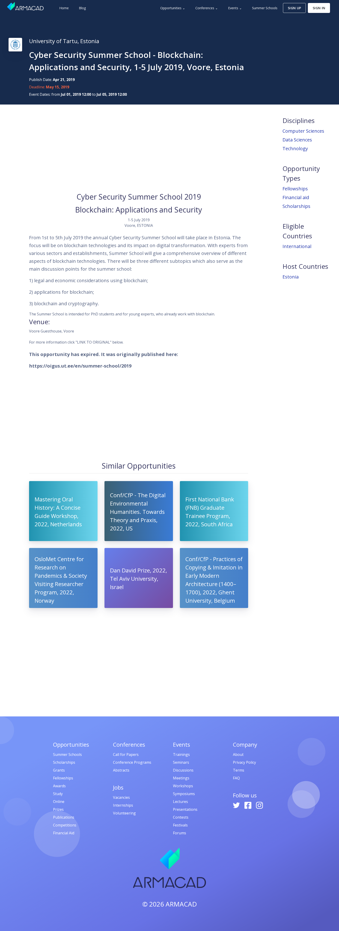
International (296, 246)
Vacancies (121, 797)
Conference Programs (132, 762)
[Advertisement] (138, 148)
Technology (295, 148)
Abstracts (121, 770)
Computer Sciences (303, 131)
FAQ (236, 778)
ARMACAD (181, 904)
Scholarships (296, 206)
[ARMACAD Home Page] (25, 6)
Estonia (290, 277)
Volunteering (124, 813)
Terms (238, 770)
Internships (123, 805)
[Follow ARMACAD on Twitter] (237, 804)
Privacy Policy (244, 762)
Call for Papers (126, 754)
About (238, 754)
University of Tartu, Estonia (64, 41)
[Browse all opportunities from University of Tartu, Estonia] (15, 44)
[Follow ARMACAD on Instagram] (259, 804)
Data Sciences (297, 140)
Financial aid (295, 197)
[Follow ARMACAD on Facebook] (248, 804)
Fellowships (295, 189)
